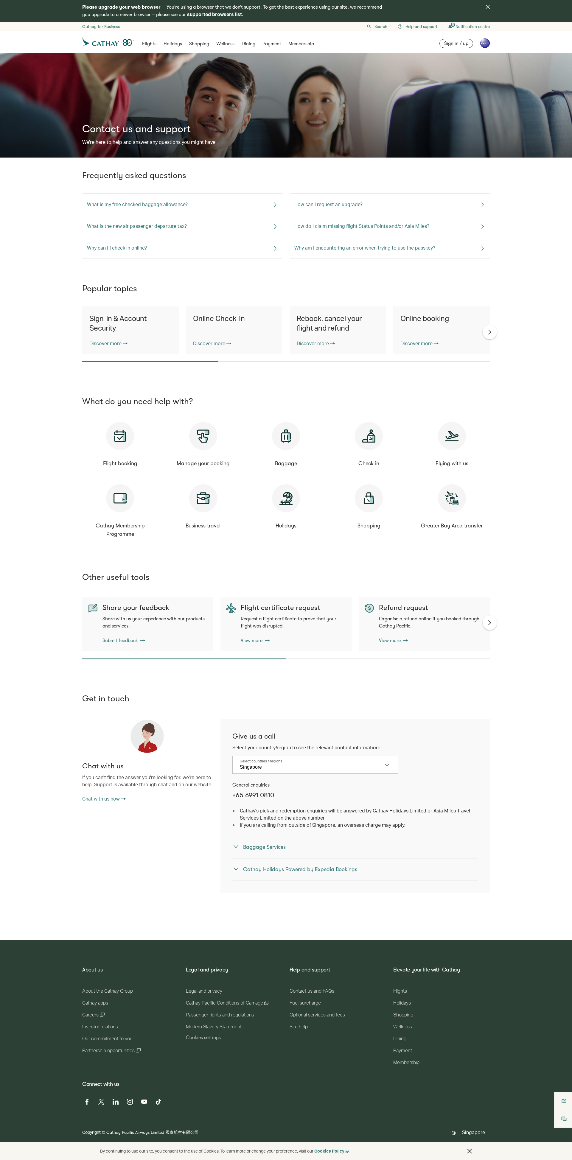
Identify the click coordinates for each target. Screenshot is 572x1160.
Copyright (91, 1132)
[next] (490, 332)
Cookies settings (203, 1037)
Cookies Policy (329, 1150)
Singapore (473, 1132)
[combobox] (311, 767)
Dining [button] (248, 43)
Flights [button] (149, 43)
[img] (488, 7)
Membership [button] (301, 43)
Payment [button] (271, 43)
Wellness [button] (225, 43)
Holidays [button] (173, 43)
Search (380, 26)
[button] (469, 1151)
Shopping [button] (199, 43)
